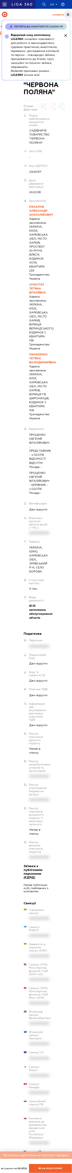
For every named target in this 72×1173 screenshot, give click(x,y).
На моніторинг (52, 1168)
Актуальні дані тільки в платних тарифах (36, 1155)
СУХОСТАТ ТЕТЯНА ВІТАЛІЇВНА (37, 288)
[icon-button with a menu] (68, 14)
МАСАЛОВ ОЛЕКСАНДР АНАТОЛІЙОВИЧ (39, 210)
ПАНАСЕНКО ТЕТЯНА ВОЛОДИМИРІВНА (39, 358)
